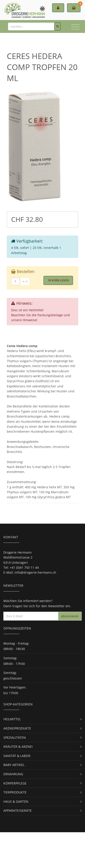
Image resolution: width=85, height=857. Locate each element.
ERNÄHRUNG (13, 774)
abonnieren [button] (70, 616)
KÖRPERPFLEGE (15, 783)
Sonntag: (10, 673)
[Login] (58, 7)
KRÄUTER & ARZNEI (18, 746)
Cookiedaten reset (17, 850)
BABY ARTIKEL (13, 765)
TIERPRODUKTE (15, 792)
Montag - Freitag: (16, 643)
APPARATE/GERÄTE (17, 810)
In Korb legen (58, 280)
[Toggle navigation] (75, 27)
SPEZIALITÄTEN (14, 737)
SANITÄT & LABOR (16, 756)
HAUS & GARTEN (15, 801)
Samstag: (10, 658)
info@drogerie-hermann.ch (35, 572)
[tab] (42, 281)
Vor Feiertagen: (14, 687)
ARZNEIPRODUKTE (17, 728)
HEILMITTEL (12, 719)
